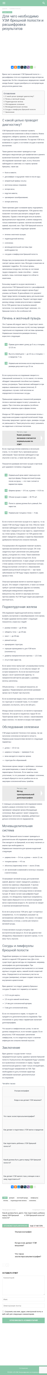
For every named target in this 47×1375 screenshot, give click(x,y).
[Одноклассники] (15, 67)
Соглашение (23, 1368)
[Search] (44, 3)
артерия (11, 1198)
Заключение (9, 112)
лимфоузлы (34, 1198)
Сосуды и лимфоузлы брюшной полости (20, 109)
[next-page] (7, 1265)
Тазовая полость (15, 9)
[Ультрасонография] (8, 1234)
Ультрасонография (23, 1232)
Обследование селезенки (14, 104)
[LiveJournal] (25, 67)
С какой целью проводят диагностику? (19, 96)
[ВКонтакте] (12, 67)
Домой (4, 9)
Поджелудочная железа (14, 102)
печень (5, 1200)
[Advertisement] (23, 1343)
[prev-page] (3, 1265)
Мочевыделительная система (16, 107)
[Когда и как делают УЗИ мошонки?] (8, 1246)
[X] (22, 67)
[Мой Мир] (18, 67)
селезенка (32, 1200)
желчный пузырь (22, 1198)
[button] (4, 3)
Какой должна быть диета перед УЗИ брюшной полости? (12, 1215)
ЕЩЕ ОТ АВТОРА (36, 1226)
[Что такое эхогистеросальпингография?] (8, 1257)
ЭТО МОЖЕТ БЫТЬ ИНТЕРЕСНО (15, 1226)
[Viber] (28, 67)
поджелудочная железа (19, 1200)
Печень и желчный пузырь (15, 99)
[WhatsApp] (31, 67)
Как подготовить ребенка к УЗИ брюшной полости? (34, 1214)
